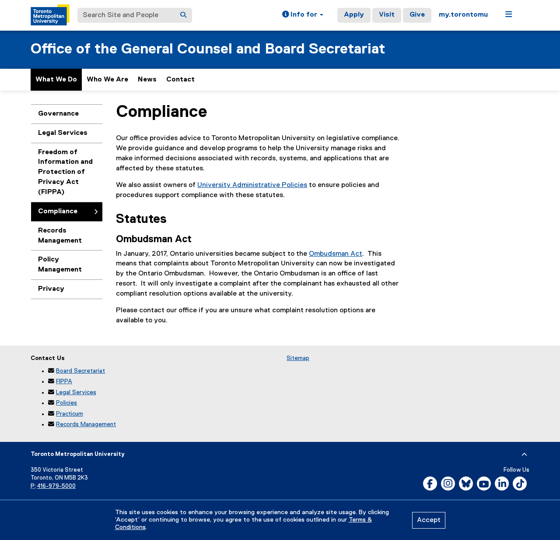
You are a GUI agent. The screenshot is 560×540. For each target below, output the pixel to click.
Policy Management (60, 264)
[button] (303, 15)
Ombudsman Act (335, 254)
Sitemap (298, 358)
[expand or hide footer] (524, 454)
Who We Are (107, 79)
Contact (180, 79)
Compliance (57, 211)
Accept (429, 520)
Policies (66, 403)
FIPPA (64, 381)
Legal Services (63, 133)
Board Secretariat (80, 371)
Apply (354, 14)
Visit (387, 14)
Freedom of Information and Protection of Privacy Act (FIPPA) (65, 172)
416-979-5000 (56, 486)
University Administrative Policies (252, 185)
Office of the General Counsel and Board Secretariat (208, 49)
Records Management (60, 235)
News (147, 79)
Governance (58, 113)
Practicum (69, 414)
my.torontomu (463, 14)
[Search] (183, 15)
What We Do (56, 79)
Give (417, 14)
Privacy (51, 289)
